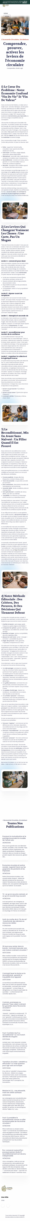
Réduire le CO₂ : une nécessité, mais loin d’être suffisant (13, 1092)
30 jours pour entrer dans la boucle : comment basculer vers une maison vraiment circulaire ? (14, 948)
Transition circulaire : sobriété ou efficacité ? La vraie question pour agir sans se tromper (14, 1064)
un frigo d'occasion (18, 550)
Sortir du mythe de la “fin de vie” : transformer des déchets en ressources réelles (14, 921)
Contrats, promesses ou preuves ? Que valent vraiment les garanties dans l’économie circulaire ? (14, 1005)
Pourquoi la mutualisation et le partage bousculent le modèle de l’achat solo (14, 838)
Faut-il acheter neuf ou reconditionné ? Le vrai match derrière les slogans (13, 1035)
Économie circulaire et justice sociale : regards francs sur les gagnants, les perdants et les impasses (14, 868)
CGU (2, 1200)
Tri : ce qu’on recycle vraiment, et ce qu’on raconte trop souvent (15, 895)
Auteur (6, 13)
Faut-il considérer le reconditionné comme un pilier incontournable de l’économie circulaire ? (14, 1120)
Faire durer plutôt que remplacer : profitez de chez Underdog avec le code (15, 2)
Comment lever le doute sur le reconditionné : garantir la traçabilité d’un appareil (13, 975)
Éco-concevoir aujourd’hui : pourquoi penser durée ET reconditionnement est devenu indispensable (14, 1153)
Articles (7, 16)
